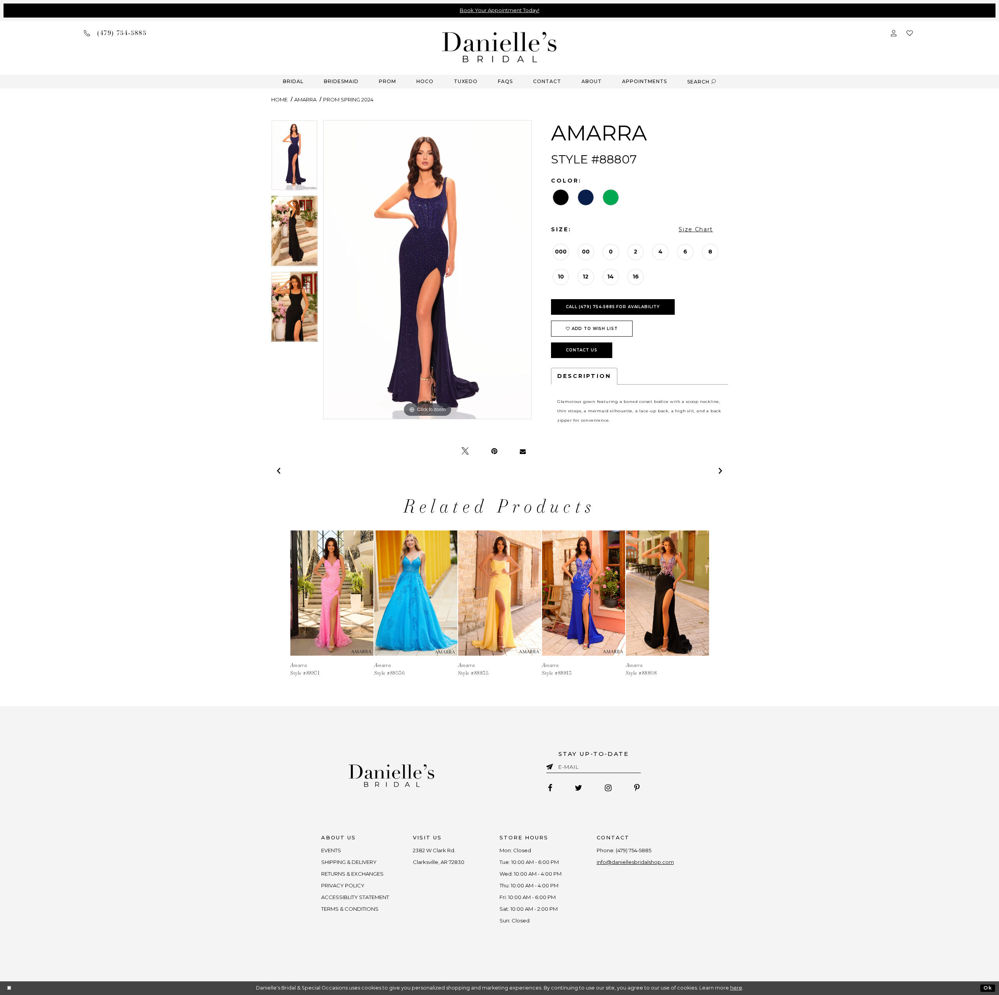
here (736, 988)
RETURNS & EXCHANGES (352, 874)
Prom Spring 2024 (348, 99)
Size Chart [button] (696, 229)
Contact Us (581, 350)
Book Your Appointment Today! (499, 10)
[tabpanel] (294, 158)
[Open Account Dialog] (893, 32)
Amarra (305, 99)
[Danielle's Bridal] (499, 46)
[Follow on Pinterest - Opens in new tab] (637, 788)
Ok (987, 988)
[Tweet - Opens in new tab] (465, 451)
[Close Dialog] (9, 988)
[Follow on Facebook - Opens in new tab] (550, 788)
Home (279, 99)
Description (584, 376)
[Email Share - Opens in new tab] (522, 451)
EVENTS (331, 850)
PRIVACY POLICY (342, 885)
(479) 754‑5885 (633, 850)
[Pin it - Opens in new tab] (494, 451)
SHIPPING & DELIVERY (349, 862)
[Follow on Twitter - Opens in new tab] (578, 788)
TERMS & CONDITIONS (350, 909)
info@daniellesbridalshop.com (635, 862)
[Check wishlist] (909, 32)
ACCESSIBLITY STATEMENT (355, 897)
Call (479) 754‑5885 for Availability (613, 306)
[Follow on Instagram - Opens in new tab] (608, 788)
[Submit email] (551, 765)
